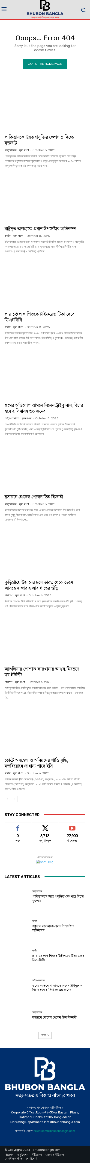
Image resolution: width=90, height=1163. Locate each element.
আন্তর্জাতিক (10, 150)
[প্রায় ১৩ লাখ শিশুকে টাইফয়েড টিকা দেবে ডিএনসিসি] (45, 283)
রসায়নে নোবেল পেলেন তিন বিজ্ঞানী (34, 497)
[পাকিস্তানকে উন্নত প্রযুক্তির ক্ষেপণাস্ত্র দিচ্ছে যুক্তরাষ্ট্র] (45, 106)
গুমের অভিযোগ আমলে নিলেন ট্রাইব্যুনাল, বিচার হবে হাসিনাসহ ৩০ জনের (44, 408)
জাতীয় (8, 235)
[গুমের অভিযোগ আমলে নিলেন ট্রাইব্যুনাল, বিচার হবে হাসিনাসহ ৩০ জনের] (45, 375)
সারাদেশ (8, 595)
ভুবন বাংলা (24, 150)
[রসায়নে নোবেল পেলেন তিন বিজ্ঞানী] (45, 466)
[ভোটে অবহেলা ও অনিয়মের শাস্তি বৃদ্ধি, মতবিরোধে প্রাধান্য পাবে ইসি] (45, 730)
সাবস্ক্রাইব (72, 825)
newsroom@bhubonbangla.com (54, 1131)
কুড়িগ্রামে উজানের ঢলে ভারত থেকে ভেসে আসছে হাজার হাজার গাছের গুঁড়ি (39, 585)
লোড (43, 1035)
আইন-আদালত (12, 418)
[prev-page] (7, 799)
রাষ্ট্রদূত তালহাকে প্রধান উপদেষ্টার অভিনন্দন (40, 229)
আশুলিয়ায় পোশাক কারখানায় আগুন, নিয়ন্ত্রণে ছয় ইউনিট (42, 672)
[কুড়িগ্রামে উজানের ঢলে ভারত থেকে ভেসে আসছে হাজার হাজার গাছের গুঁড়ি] (45, 552)
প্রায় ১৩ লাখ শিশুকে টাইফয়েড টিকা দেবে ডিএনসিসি (40, 317)
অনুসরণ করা (45, 825)
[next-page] (15, 799)
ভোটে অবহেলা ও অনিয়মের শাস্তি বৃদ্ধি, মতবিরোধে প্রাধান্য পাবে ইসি (36, 763)
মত (17, 825)
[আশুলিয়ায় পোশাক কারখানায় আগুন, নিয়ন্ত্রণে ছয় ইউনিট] (45, 638)
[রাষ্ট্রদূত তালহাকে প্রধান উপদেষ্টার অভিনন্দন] (45, 198)
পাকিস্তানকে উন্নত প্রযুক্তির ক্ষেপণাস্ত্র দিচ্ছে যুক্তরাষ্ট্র (39, 140)
